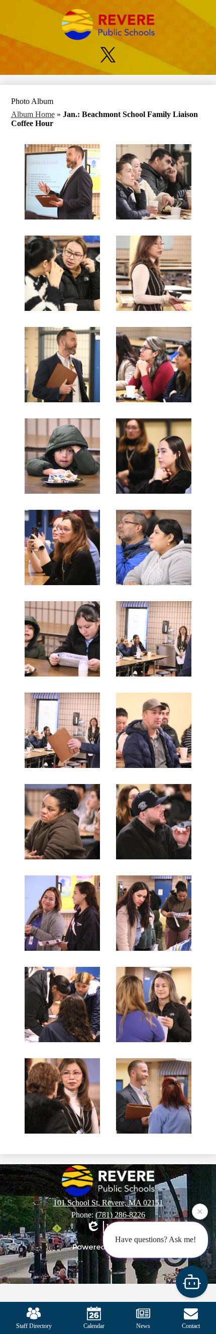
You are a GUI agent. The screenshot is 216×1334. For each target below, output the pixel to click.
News (143, 1325)
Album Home (33, 114)
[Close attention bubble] (200, 1212)
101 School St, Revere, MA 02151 (108, 1202)
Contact (191, 1325)
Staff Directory (34, 1325)
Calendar (93, 1325)
